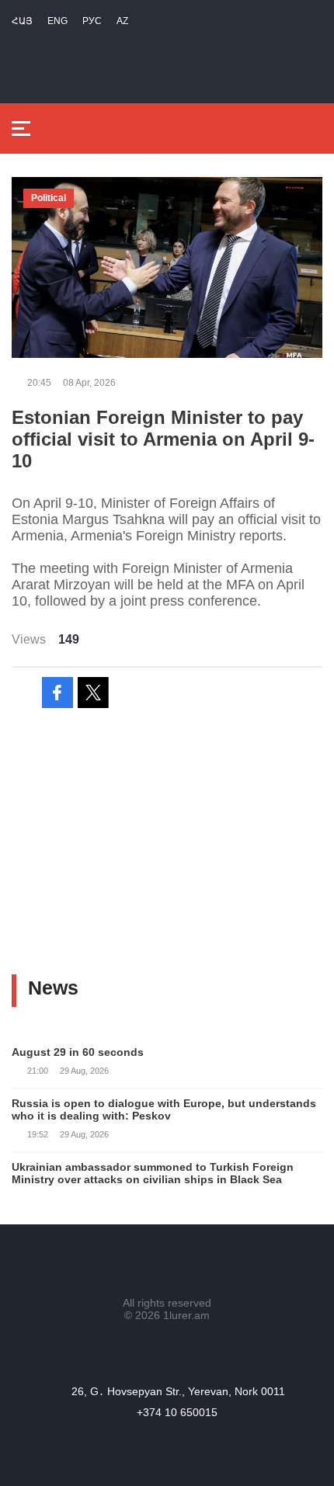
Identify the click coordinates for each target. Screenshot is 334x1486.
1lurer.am (186, 1315)
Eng (57, 21)
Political (48, 198)
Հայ (22, 21)
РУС (92, 21)
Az (122, 21)
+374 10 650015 (177, 1412)
